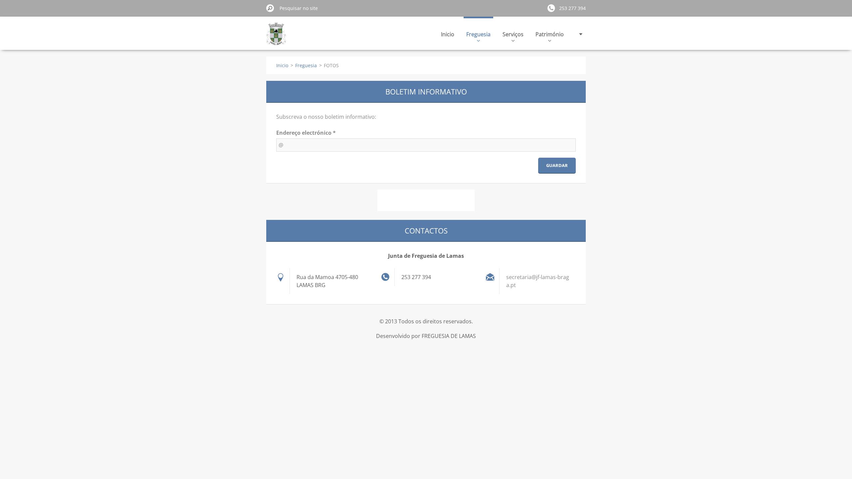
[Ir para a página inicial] (276, 38)
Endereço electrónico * (306, 132)
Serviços (513, 34)
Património (549, 34)
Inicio (447, 34)
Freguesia (478, 34)
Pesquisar (270, 8)
